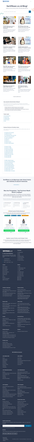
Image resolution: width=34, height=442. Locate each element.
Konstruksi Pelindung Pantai (21, 320)
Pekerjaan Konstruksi (6, 392)
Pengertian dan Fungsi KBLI (9, 132)
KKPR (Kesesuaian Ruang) (9, 164)
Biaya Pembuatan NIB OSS (7, 410)
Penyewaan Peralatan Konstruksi (22, 331)
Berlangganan (28, 425)
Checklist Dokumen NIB (9, 151)
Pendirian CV (7, 140)
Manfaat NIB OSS (5, 405)
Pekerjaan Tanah (5, 342)
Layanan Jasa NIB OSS (21, 406)
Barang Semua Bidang (6, 378)
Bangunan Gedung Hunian (21, 289)
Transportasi (4, 367)
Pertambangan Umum (6, 374)
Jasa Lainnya (19, 359)
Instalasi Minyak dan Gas (6, 325)
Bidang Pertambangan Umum (22, 375)
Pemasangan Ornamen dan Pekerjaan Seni (9, 336)
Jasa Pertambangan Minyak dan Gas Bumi (24, 360)
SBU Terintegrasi (5, 269)
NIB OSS (4, 277)
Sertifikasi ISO (5, 274)
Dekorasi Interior (5, 331)
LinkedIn (10, 433)
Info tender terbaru (7, 115)
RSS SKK (19, 279)
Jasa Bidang (19, 364)
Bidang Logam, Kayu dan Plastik (22, 371)
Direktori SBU (7, 117)
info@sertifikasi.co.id (7, 260)
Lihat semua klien (16, 184)
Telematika (4, 365)
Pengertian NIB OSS (6, 401)
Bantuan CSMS (5, 273)
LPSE (19, 270)
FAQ (19, 253)
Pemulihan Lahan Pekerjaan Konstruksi (9, 337)
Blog (19, 254)
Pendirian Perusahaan (6, 278)
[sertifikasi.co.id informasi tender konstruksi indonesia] (6, 1)
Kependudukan (5, 360)
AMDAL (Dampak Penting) (9, 160)
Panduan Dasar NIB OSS (9, 149)
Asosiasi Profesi (20, 269)
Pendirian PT (7, 139)
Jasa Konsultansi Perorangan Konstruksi (9, 395)
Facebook (5, 433)
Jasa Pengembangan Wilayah (7, 295)
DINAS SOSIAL (19, 390)
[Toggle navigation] (30, 1)
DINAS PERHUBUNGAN (21, 391)
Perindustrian (5, 363)
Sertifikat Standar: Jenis (9, 169)
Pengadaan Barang (5, 391)
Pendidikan (4, 361)
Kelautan (4, 371)
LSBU (19, 266)
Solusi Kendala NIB (8, 155)
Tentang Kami (20, 252)
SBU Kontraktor (5, 266)
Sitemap (4, 440)
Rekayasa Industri (5, 364)
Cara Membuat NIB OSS (6, 402)
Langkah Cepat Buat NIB (9, 150)
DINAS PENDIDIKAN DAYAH (21, 386)
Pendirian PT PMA (8, 146)
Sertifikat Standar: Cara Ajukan (10, 170)
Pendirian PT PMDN (8, 147)
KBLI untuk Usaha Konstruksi (9, 136)
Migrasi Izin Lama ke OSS (9, 154)
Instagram (15, 433)
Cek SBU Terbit (20, 274)
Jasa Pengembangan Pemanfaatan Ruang (9, 293)
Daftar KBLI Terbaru (20, 402)
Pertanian (4, 375)
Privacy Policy (20, 258)
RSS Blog (19, 277)
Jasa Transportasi (20, 363)
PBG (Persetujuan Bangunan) (9, 165)
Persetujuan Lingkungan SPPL (7, 414)
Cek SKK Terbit (20, 273)
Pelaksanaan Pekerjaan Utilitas (7, 343)
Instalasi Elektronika (6, 318)
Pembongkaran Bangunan (7, 346)
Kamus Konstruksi (21, 257)
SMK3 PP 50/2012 (5, 279)
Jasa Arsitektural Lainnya (6, 289)
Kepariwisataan (5, 359)
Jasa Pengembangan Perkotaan (7, 294)
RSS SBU (19, 278)
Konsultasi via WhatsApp (10, 230)
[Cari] (30, 12)
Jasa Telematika (20, 361)
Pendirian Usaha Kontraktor (9, 143)
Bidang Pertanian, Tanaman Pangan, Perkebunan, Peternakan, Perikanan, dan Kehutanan (23, 377)
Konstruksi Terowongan (21, 326)
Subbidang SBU (7, 118)
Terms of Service (21, 260)
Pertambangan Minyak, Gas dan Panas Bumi (9, 373)
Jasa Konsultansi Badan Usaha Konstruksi (9, 390)
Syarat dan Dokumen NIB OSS (7, 404)
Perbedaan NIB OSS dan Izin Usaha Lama (9, 406)
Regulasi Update (21, 256)
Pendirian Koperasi (8, 141)
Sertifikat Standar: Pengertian (9, 168)
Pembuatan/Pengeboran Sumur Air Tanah (9, 347)
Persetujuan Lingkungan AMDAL (8, 411)
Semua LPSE (19, 396)
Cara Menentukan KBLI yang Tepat (10, 135)
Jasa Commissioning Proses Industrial (23, 303)
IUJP (3, 275)
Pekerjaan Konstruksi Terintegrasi (8, 396)
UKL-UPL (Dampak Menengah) (10, 161)
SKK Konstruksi (7, 119)
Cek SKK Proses (21, 275)
